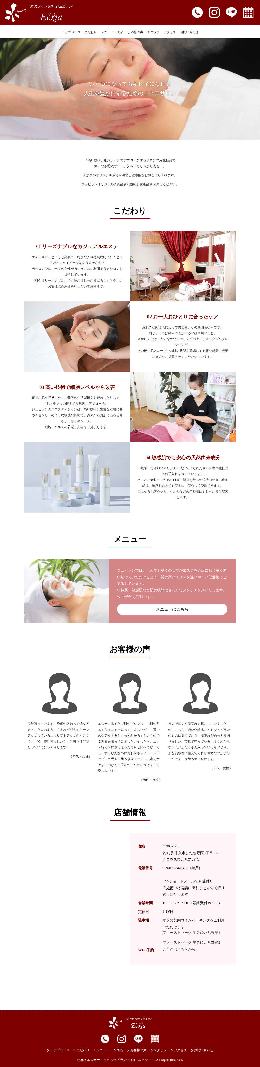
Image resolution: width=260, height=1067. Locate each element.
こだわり (90, 32)
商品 (120, 32)
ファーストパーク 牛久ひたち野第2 (191, 942)
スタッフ (153, 32)
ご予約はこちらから (178, 949)
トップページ (71, 32)
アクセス (170, 32)
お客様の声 (135, 32)
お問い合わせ (189, 32)
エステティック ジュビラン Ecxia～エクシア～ (120, 1060)
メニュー (107, 32)
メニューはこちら (172, 609)
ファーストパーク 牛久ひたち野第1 (191, 933)
